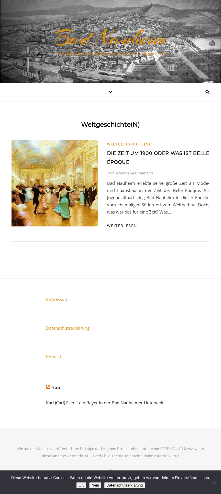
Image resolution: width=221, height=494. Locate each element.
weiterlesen (122, 225)
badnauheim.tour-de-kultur (155, 455)
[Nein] (214, 482)
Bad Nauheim (110, 37)
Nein (95, 485)
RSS (56, 387)
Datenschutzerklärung (67, 328)
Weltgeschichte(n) (128, 144)
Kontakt (53, 357)
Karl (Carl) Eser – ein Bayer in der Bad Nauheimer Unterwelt (104, 402)
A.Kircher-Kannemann (134, 173)
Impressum (57, 299)
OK (81, 485)
